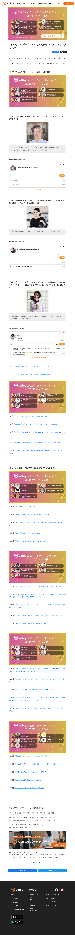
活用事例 (32, 908)
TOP (12, 894)
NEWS (31, 913)
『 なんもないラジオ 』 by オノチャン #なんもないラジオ (31, 416)
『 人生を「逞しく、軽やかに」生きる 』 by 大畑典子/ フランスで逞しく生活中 (37, 586)
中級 (31, 899)
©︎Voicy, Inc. (14, 927)
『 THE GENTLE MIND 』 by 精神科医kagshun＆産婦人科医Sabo (33, 689)
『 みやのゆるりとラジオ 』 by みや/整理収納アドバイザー (31, 514)
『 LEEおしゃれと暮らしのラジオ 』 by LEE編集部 (29, 788)
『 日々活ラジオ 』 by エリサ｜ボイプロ (26, 506)
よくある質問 (56, 3)
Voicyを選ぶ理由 (33, 910)
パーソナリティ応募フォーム (18, 909)
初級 (31, 897)
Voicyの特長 (39, 3)
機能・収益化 (47, 3)
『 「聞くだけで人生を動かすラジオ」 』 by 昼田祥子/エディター (33, 772)
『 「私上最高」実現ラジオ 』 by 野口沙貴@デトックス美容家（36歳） (35, 764)
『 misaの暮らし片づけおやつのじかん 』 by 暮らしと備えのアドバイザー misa (37, 442)
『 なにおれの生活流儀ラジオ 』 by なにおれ (27, 780)
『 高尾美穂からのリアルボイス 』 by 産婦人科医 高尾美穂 (32, 756)
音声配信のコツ (34, 894)
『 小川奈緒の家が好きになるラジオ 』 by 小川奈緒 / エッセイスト (33, 366)
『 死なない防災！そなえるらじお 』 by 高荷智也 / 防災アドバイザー (34, 623)
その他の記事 (33, 905)
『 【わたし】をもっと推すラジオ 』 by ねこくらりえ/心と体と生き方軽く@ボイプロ (39, 615)
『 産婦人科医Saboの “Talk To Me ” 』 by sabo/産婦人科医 (31, 541)
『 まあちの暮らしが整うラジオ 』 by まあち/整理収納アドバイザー (34, 374)
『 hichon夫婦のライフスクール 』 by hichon (27, 533)
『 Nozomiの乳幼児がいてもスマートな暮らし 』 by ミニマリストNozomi (35, 424)
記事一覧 (32, 3)
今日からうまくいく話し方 (35, 902)
